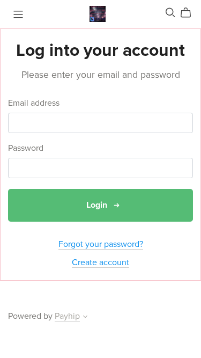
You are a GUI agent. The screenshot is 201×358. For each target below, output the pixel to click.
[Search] (170, 13)
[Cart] (190, 13)
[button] (85, 318)
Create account (100, 262)
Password (25, 148)
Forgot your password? (100, 244)
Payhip (67, 316)
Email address (33, 103)
